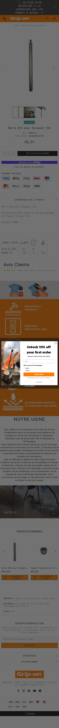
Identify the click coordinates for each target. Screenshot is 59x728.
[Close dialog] (55, 343)
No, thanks (39, 382)
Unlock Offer (38, 374)
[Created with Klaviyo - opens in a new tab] (29, 386)
